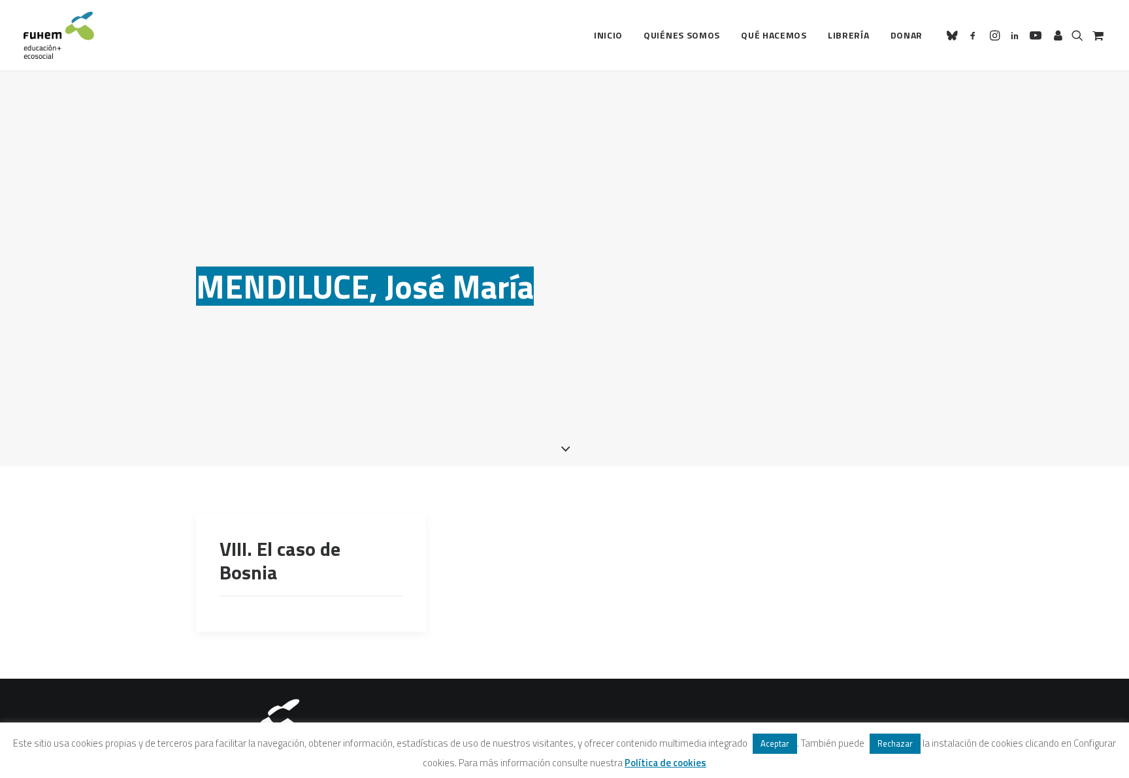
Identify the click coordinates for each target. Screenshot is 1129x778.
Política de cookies (665, 762)
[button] (954, 35)
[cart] (1096, 35)
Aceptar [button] (775, 743)
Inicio (608, 35)
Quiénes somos (682, 35)
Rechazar (895, 743)
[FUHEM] (59, 35)
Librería (849, 35)
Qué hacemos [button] (774, 35)
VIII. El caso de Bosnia (280, 560)
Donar (907, 35)
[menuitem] (608, 35)
